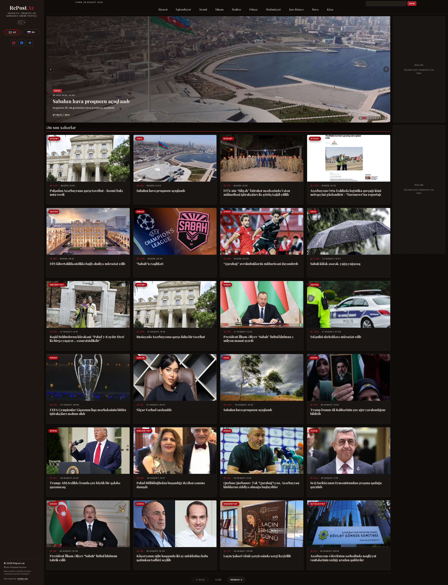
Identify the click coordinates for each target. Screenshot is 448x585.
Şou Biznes (296, 9)
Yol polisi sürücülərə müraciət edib (335, 337)
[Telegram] (29, 43)
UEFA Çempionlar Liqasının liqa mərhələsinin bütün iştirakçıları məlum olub (88, 412)
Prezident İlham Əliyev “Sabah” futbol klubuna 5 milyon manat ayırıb (258, 339)
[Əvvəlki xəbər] (50, 69)
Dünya (253, 9)
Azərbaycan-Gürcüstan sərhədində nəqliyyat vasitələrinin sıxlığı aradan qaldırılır (343, 558)
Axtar (412, 3)
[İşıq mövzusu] (21, 22)
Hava (315, 9)
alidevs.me (23, 579)
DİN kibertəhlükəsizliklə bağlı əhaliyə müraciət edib (87, 264)
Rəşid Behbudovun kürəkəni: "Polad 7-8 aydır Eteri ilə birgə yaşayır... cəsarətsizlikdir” (87, 339)
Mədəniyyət (273, 9)
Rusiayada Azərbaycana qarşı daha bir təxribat (170, 337)
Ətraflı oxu (61, 115)
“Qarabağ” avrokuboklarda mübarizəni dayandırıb (260, 264)
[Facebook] (21, 43)
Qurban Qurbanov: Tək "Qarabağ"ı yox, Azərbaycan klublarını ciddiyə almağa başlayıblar (261, 485)
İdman (219, 9)
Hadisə (236, 9)
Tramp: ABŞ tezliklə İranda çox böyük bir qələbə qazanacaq (85, 485)
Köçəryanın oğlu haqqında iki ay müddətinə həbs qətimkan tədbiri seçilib (172, 558)
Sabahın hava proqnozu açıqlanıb (91, 101)
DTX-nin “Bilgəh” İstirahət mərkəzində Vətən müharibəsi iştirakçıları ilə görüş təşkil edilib (256, 192)
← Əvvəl (200, 579)
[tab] (360, 118)
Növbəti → (236, 579)
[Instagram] (13, 43)
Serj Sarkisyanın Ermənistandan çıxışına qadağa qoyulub (346, 485)
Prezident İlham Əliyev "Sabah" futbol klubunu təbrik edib (83, 558)
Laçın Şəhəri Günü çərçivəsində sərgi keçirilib (257, 556)
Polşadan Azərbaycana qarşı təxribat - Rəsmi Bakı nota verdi (86, 192)
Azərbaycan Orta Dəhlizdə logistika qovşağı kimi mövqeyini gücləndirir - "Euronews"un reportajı (345, 192)
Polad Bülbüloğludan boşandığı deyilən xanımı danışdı (170, 485)
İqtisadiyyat (183, 9)
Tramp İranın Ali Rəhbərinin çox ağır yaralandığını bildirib (347, 412)
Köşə (330, 9)
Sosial (203, 9)
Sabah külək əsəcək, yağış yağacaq (335, 264)
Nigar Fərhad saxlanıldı (154, 410)
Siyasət (162, 9)
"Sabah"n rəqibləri (149, 264)
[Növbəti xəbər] (386, 69)
